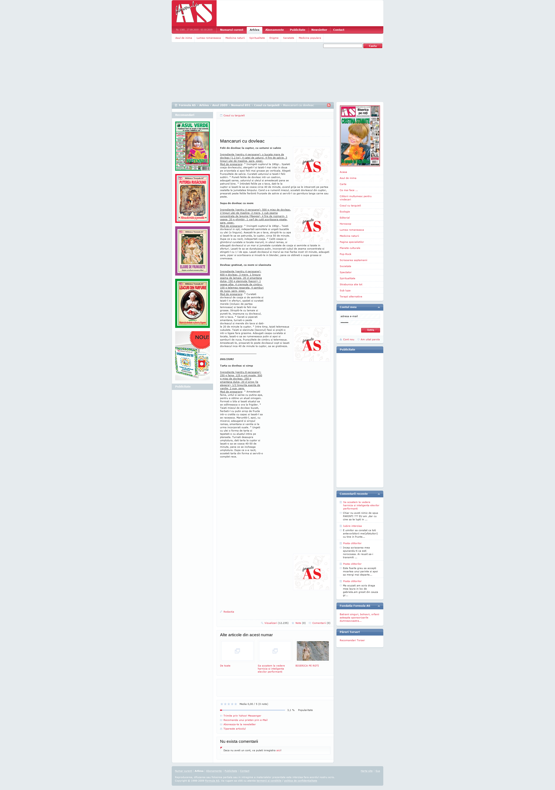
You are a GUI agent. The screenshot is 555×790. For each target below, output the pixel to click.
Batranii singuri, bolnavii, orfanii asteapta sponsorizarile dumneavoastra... (359, 617)
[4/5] (232, 704)
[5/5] (235, 704)
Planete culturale (350, 248)
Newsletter (319, 29)
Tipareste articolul (235, 728)
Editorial (345, 217)
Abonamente (274, 29)
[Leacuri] (192, 200)
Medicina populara (310, 37)
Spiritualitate (257, 37)
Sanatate (288, 37)
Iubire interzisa (352, 525)
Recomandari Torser (352, 640)
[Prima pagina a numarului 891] (360, 135)
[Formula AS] (194, 13)
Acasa (343, 171)
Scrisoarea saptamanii (353, 260)
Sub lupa (345, 290)
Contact (338, 29)
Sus (377, 770)
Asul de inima (183, 37)
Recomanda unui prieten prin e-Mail (246, 720)
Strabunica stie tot (351, 284)
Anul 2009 (220, 105)
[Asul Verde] (192, 148)
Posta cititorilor (352, 543)
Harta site (367, 770)
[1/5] (222, 704)
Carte (343, 184)
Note (300, 622)
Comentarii (321, 622)
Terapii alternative (351, 296)
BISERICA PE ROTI (307, 665)
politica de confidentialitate (300, 780)
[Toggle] (378, 307)
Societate (345, 266)
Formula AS (187, 105)
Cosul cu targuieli (266, 105)
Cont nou (348, 339)
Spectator (346, 272)
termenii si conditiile (269, 780)
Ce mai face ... (349, 190)
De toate (225, 665)
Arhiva (254, 29)
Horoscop (345, 223)
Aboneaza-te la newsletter (240, 724)
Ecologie (345, 211)
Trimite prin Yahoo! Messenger (242, 715)
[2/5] (225, 704)
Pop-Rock (345, 254)
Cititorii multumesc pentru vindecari (356, 198)
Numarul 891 (241, 105)
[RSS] (328, 105)
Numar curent (183, 770)
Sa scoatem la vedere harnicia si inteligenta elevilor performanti (271, 668)
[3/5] (228, 704)
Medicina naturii (235, 37)
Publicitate (297, 29)
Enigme (274, 37)
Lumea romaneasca (209, 37)
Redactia (229, 611)
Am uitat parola (370, 339)
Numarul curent (231, 29)
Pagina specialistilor (352, 241)
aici (278, 750)
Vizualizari (276, 622)
